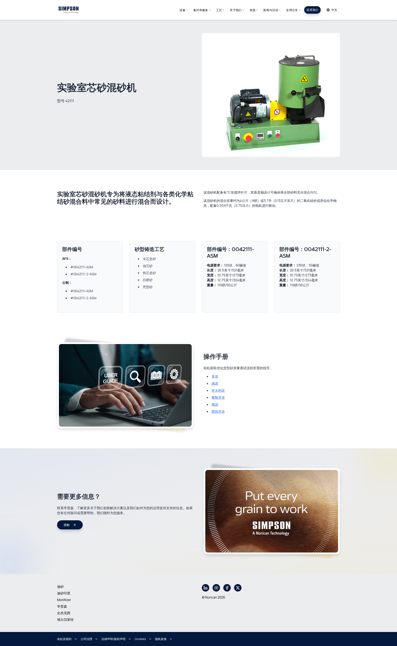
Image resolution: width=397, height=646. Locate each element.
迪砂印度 (63, 593)
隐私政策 (161, 639)
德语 (215, 383)
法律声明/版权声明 (113, 639)
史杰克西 (63, 613)
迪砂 (60, 586)
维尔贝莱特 (65, 619)
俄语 (215, 404)
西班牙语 (218, 411)
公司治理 (86, 639)
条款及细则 (64, 639)
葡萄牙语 (218, 397)
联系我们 (312, 10)
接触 (66, 525)
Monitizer (64, 599)
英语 (215, 376)
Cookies (140, 639)
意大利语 (218, 390)
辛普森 (62, 606)
